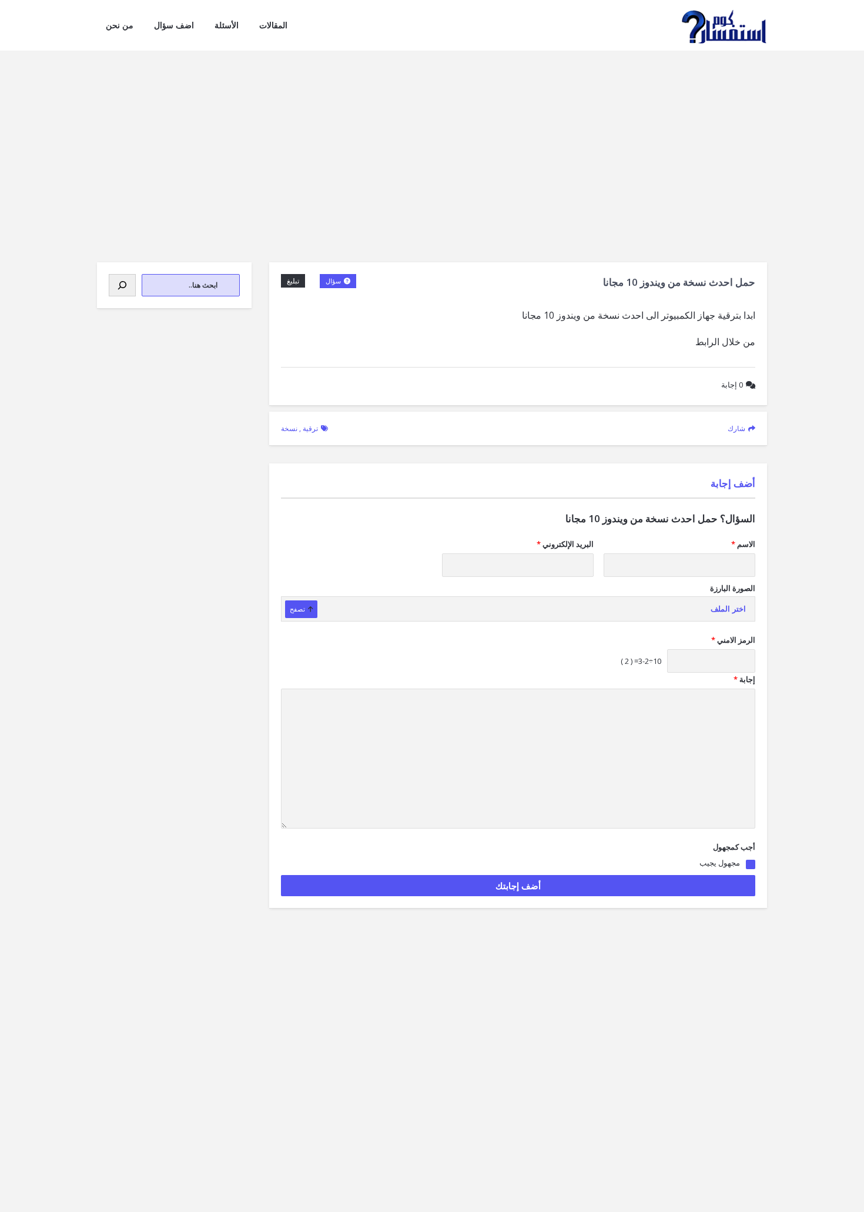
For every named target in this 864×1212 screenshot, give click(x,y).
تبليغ (293, 281)
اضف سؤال (174, 25)
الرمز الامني (733, 640)
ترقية (310, 428)
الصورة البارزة (732, 588)
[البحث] (122, 285)
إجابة (732, 384)
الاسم (743, 544)
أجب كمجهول (734, 847)
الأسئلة (227, 25)
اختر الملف (728, 609)
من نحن (119, 25)
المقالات (273, 25)
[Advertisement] (432, 138)
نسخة (289, 428)
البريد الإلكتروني (565, 544)
